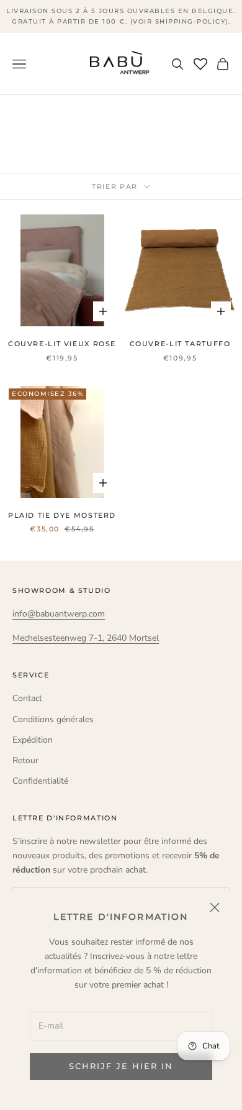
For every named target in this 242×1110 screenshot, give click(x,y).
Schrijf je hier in (121, 1066)
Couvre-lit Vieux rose (62, 344)
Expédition (32, 740)
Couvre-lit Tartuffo (180, 344)
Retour (25, 760)
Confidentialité (40, 781)
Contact (27, 698)
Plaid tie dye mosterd (62, 515)
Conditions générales (53, 719)
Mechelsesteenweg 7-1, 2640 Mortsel (85, 638)
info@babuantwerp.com (58, 614)
